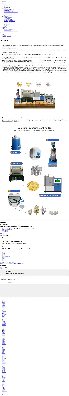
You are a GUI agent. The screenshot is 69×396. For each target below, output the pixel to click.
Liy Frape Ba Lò (7, 18)
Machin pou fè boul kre (8, 15)
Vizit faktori (6, 5)
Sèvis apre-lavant (7, 7)
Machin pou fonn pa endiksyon (9, 9)
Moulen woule (6, 14)
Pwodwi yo (4, 8)
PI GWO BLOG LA (13, 263)
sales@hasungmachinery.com (7, 229)
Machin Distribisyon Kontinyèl (9, 11)
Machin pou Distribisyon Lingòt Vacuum (11, 12)
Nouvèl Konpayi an (7, 25)
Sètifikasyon (6, 4)
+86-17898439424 (5, 230)
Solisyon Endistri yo (5, 16)
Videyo (3, 28)
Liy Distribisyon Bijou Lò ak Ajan (9, 20)
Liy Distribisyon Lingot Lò (8, 17)
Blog (5, 26)
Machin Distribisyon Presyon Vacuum (10, 13)
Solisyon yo (4, 35)
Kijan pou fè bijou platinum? (7, 36)
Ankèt (1, 233)
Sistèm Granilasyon (7, 10)
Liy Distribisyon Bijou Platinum (9, 21)
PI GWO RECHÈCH (20, 263)
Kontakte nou (4, 27)
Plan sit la (7, 263)
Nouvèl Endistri (6, 24)
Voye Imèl (2, 268)
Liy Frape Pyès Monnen (8, 19)
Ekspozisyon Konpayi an (8, 6)
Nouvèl (3, 23)
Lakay (3, 3)
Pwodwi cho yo (2, 263)
